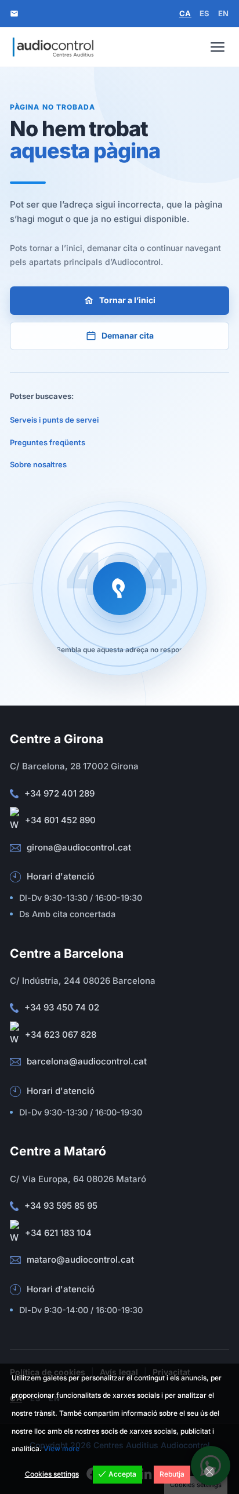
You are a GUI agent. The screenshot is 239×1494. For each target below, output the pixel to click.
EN (223, 13)
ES (205, 13)
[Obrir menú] (217, 47)
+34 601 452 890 (60, 820)
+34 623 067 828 (60, 1034)
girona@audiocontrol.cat (79, 847)
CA (185, 13)
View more (61, 1448)
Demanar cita (128, 335)
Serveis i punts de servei (54, 419)
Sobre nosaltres (38, 464)
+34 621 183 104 (58, 1232)
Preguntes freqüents (47, 442)
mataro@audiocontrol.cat (80, 1259)
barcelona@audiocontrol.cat (87, 1061)
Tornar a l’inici (127, 300)
